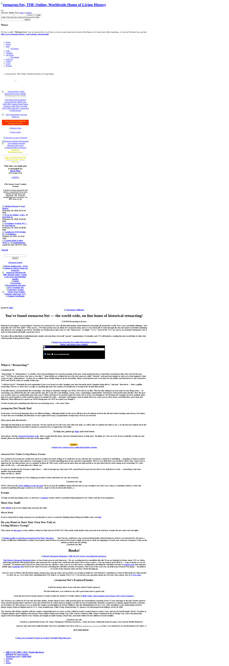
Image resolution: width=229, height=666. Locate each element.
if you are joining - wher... (15, 215)
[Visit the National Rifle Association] (15, 148)
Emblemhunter (19, 243)
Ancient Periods (10, 102)
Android (16, 567)
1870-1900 (6, 108)
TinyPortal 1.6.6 (13, 657)
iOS (22, 567)
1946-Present (16, 111)
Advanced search (15, 263)
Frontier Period (17, 104)
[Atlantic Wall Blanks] (15, 296)
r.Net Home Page (11, 100)
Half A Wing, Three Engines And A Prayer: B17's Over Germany (108, 596)
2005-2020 (26, 657)
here (77, 431)
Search (4, 250)
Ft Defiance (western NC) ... (16, 223)
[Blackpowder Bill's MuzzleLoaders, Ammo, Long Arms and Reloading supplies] (15, 279)
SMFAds (9, 654)
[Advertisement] (74, 78)
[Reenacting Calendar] (15, 94)
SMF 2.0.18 (11, 652)
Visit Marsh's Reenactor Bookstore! (17, 560)
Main (11, 308)
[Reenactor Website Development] (15, 141)
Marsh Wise (15, 171)
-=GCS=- (15, 177)
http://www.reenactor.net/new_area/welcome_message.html (25, 34)
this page (17, 530)
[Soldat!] (15, 281)
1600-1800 (7, 104)
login (22, 13)
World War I (15, 108)
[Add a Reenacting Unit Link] (15, 117)
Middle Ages (21, 102)
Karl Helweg (7, 217)
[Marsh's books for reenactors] (15, 270)
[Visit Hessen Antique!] (15, 266)
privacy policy (15, 132)
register (28, 13)
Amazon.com (129, 564)
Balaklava (12, 234)
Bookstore (22, 100)
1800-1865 (15, 106)
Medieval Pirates (11, 206)
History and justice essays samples (74, 344)
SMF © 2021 (22, 652)
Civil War (23, 106)
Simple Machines (36, 652)
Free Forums (22, 654)
